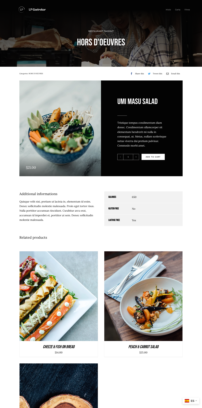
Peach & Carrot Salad (143, 346)
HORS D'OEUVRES (36, 73)
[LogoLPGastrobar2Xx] (31, 7)
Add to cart (153, 157)
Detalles (67, 297)
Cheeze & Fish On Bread (58, 346)
